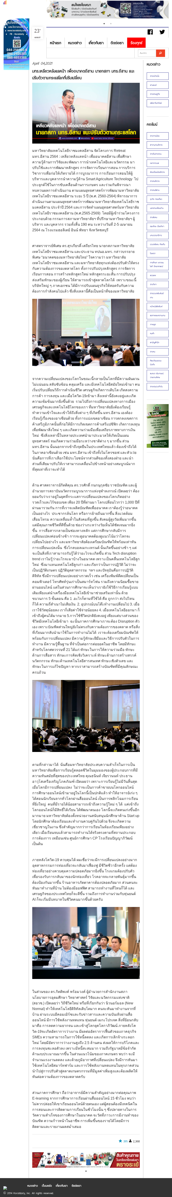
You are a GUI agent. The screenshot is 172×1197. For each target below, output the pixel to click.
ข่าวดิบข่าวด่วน (155, 154)
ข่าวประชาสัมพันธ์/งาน (157, 295)
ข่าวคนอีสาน (154, 190)
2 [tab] (111, 23)
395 (125, 1141)
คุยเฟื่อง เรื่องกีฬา (157, 226)
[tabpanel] (109, 10)
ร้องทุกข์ (136, 42)
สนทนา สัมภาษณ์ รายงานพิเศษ (156, 375)
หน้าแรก (55, 42)
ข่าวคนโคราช (154, 181)
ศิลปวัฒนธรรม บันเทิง (155, 362)
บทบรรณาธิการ (156, 235)
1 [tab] (104, 23)
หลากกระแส (154, 163)
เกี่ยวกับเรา (96, 42)
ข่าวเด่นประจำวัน (156, 386)
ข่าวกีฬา (153, 284)
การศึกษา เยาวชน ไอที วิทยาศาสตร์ (157, 264)
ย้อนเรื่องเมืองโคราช (157, 172)
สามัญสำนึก (154, 342)
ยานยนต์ (153, 85)
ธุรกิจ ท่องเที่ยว (156, 199)
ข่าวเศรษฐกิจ (155, 94)
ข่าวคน (152, 351)
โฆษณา (152, 253)
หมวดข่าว (75, 42)
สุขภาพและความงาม (157, 315)
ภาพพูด (153, 324)
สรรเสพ (153, 275)
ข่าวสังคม (153, 217)
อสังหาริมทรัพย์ (156, 103)
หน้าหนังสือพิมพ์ (156, 306)
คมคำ (152, 333)
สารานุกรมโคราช (156, 145)
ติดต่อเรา (117, 42)
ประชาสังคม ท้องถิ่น (157, 244)
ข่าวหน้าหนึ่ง (154, 76)
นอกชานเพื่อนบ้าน (156, 208)
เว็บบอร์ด (47, 1186)
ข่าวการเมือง (154, 136)
